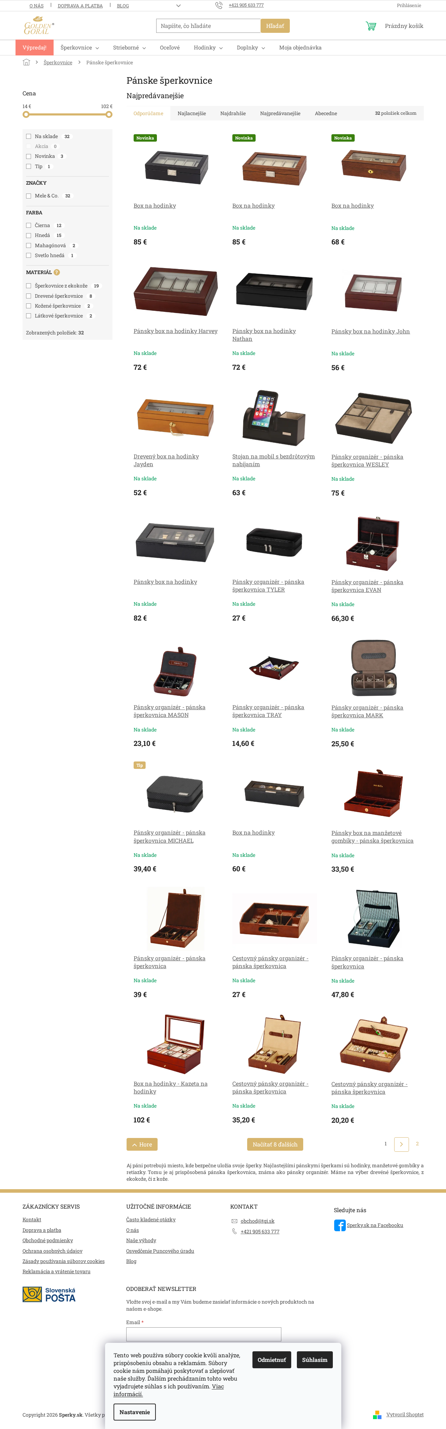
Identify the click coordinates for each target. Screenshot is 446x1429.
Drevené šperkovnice (63, 295)
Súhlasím (315, 1359)
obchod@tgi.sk (258, 1220)
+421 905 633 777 (260, 1231)
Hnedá (48, 235)
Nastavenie (135, 1412)
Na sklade (52, 136)
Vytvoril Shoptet (405, 1414)
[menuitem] (35, 47)
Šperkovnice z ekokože (67, 285)
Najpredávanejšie (280, 113)
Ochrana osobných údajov (53, 1250)
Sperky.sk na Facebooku (375, 1225)
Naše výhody (141, 1240)
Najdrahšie (233, 113)
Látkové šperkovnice (63, 315)
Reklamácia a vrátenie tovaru (57, 1271)
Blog (123, 5)
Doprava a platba (80, 5)
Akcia (46, 146)
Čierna (48, 225)
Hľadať (275, 25)
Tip (42, 166)
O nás (37, 5)
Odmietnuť (272, 1359)
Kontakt (32, 1219)
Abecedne (326, 113)
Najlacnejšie (192, 113)
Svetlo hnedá (54, 255)
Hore (145, 1144)
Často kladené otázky (151, 1219)
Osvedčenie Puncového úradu (160, 1250)
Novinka (49, 156)
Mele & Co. (53, 195)
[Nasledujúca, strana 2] (401, 1144)
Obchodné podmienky (48, 1240)
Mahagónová (55, 245)
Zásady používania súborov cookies (64, 1261)
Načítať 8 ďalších (275, 1144)
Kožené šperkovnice (62, 305)
